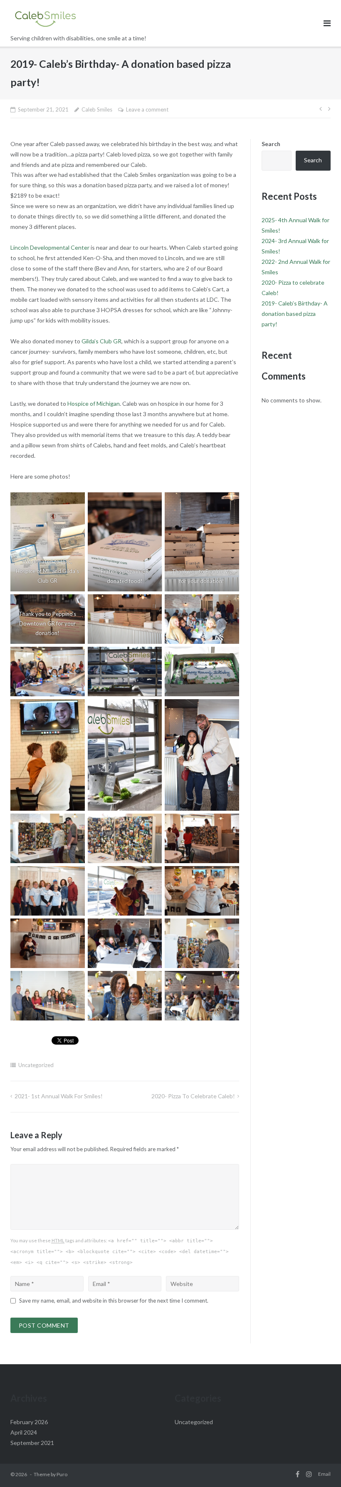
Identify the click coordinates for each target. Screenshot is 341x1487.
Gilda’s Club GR (101, 341)
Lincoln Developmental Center (49, 247)
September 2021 (32, 1442)
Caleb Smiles (97, 109)
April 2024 (23, 1432)
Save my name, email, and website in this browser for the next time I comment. (113, 1300)
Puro (62, 1474)
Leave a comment (147, 109)
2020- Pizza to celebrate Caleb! (193, 1096)
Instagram (309, 1474)
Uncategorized (36, 1065)
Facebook (297, 1474)
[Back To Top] (320, 1467)
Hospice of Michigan (93, 403)
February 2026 (29, 1421)
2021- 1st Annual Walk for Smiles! (59, 1096)
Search (271, 143)
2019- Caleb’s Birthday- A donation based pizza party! (295, 314)
